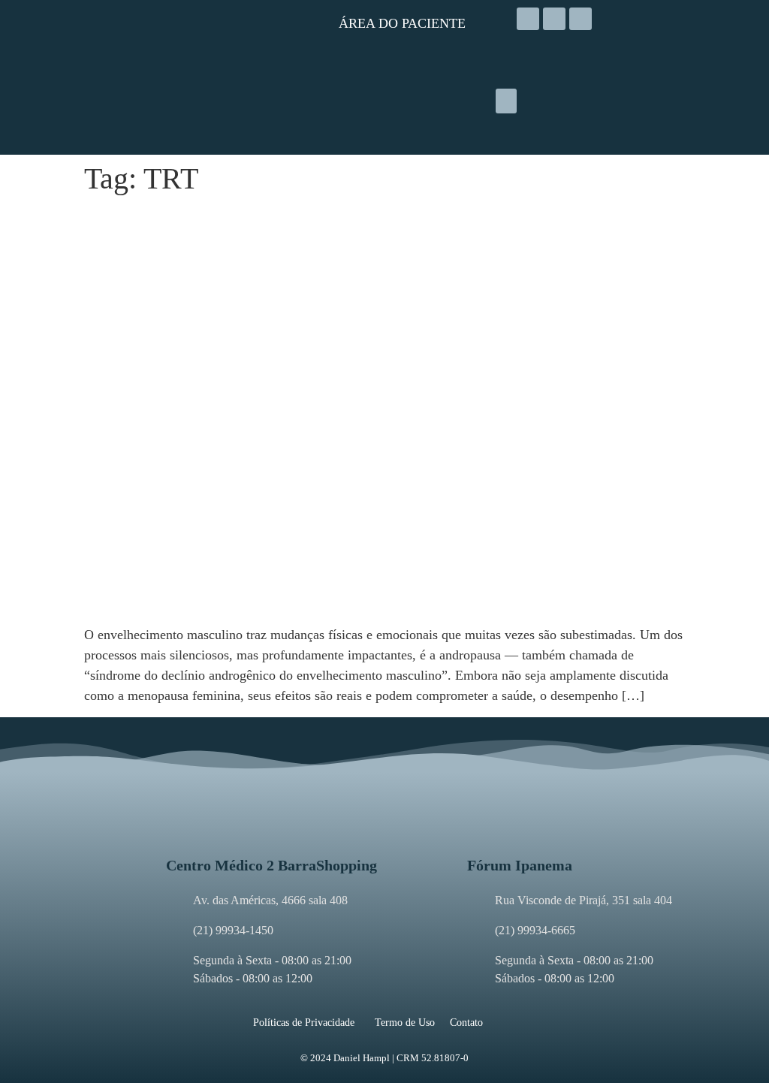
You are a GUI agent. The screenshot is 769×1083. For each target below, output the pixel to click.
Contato (466, 1022)
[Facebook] (554, 19)
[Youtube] (580, 19)
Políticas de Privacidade (303, 1022)
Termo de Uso (405, 1022)
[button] (506, 101)
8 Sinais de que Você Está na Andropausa (240, 220)
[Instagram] (528, 19)
